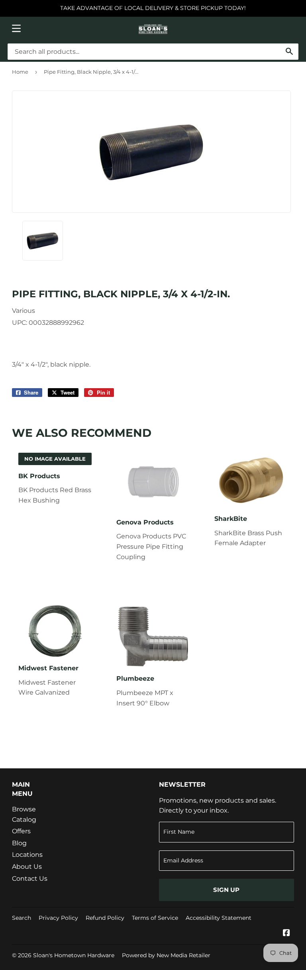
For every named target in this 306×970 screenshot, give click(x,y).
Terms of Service (155, 918)
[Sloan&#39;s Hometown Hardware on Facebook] (286, 933)
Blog (19, 843)
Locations (27, 854)
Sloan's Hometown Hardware (73, 955)
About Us (27, 866)
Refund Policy (105, 918)
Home (20, 72)
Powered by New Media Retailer (166, 955)
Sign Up (226, 889)
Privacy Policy (58, 918)
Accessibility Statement (218, 918)
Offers (21, 831)
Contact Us (29, 878)
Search (21, 918)
